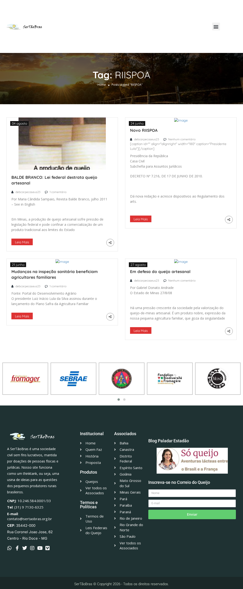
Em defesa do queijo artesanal (160, 271)
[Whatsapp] (9, 548)
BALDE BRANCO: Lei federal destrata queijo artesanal (54, 180)
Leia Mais (22, 242)
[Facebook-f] (17, 548)
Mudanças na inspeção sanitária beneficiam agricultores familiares (54, 274)
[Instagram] (32, 548)
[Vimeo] (47, 548)
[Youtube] (39, 548)
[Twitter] (24, 548)
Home (102, 85)
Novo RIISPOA (144, 130)
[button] (216, 26)
